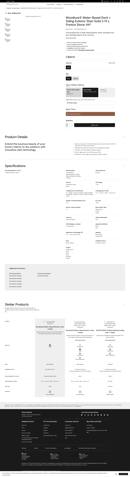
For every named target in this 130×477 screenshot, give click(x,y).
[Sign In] (117, 1)
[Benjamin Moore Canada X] (98, 415)
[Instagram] (85, 415)
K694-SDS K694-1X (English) (15, 275)
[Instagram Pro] (88, 415)
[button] (114, 1)
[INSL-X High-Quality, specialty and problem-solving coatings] (57, 456)
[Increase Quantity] (72, 125)
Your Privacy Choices (27, 441)
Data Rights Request (27, 439)
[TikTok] (107, 415)
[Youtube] (91, 415)
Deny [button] (116, 474)
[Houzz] (101, 415)
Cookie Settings (6, 475)
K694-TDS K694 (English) (43, 275)
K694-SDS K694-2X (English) (15, 278)
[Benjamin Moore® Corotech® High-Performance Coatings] (28, 456)
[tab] (8, 19)
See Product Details (71, 38)
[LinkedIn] (104, 415)
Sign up (23, 414)
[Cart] (122, 1)
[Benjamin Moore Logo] (12, 4)
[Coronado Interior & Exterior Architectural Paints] (86, 456)
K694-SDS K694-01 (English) (15, 286)
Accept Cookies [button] (123, 474)
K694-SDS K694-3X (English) (15, 281)
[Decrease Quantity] (67, 125)
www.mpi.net (78, 406)
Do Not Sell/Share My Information (30, 437)
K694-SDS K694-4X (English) (15, 283)
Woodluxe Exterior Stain (86, 50)
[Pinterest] (94, 415)
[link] (120, 1)
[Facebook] (81, 415)
